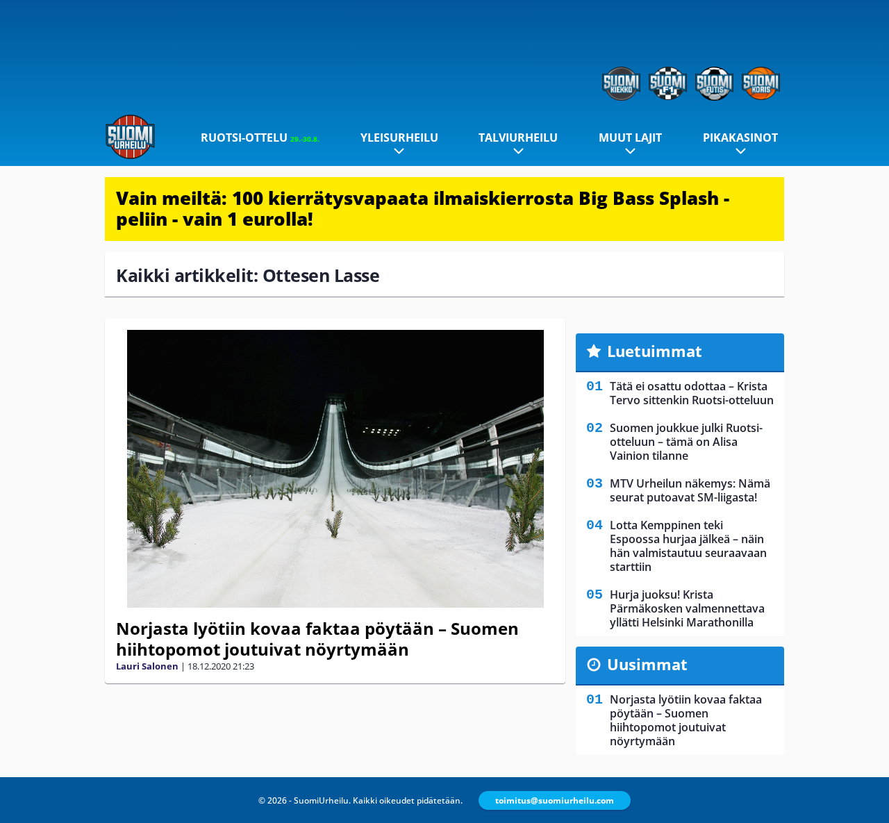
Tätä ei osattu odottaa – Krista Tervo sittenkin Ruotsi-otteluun (692, 393)
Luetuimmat (654, 350)
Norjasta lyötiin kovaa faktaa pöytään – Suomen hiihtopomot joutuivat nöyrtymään (317, 638)
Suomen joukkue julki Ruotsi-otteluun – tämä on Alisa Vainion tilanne (686, 441)
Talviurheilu (518, 137)
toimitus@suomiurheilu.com (554, 800)
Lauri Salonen (147, 666)
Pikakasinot (740, 137)
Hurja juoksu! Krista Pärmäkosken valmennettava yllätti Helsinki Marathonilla (687, 608)
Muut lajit (630, 137)
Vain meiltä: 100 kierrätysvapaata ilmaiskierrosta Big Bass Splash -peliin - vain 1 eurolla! (422, 208)
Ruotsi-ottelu (260, 137)
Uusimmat (647, 664)
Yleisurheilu (399, 137)
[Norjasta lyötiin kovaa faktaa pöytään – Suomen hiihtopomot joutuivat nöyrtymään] (335, 469)
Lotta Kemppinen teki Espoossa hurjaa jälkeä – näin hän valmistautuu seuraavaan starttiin (688, 545)
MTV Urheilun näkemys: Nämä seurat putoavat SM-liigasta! (690, 490)
